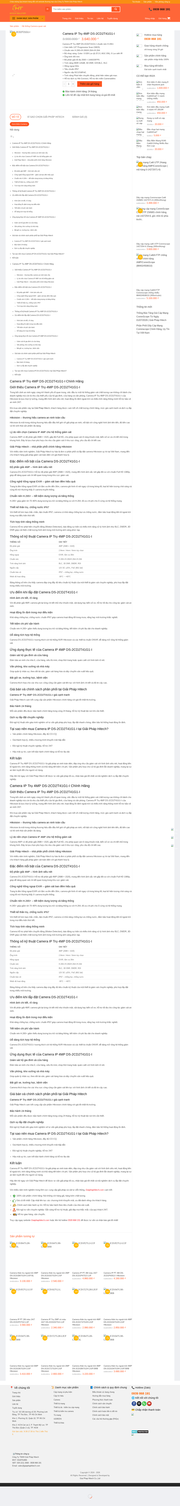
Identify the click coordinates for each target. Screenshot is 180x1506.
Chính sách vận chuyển (102, 1404)
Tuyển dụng (112, 18)
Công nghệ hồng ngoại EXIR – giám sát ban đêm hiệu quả (34, 175)
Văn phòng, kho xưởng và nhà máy (26, 226)
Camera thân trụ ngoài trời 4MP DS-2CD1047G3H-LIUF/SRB (118, 1367)
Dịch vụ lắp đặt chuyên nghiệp (24, 248)
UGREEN (57, 1419)
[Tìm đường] (174, 831)
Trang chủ (66, 18)
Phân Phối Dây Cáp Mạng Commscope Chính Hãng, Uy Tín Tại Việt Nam (152, 329)
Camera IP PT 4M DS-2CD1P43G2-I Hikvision (114, 1274)
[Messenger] (174, 848)
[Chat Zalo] (174, 839)
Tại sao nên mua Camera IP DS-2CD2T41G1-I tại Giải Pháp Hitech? (38, 254)
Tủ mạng (57, 1415)
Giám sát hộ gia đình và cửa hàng (25, 223)
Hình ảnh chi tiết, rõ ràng (22, 201)
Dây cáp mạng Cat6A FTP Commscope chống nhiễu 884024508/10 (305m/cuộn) (148, 292)
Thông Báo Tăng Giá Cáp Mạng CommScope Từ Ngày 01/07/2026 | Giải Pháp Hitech (152, 316)
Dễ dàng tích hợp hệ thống (23, 211)
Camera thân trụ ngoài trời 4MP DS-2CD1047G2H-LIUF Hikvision (118, 1322)
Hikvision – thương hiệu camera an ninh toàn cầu (31, 153)
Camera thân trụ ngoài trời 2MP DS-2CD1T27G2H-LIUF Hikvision (55, 1368)
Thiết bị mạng (59, 1404)
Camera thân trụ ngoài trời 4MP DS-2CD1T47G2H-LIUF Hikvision (86, 1322)
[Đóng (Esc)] (27, 1489)
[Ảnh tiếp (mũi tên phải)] (11, 1501)
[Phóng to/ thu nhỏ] (2, 1489)
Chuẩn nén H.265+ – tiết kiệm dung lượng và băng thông (33, 178)
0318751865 (22, 1460)
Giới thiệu (79, 18)
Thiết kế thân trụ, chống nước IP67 (26, 182)
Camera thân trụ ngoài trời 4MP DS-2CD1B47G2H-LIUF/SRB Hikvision (86, 1368)
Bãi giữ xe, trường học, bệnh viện (25, 230)
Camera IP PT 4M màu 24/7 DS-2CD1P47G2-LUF (84, 1274)
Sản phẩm (147, 2)
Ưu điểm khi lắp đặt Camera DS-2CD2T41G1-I (30, 195)
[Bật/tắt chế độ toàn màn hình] (11, 1489)
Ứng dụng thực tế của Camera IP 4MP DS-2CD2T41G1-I (33, 217)
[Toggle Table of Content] (12, 137)
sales (29, 1466)
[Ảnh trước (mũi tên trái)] (2, 1501)
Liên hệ (100, 18)
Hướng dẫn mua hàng (101, 1396)
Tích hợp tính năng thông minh (24, 185)
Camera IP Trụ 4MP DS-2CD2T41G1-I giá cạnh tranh (32, 241)
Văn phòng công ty (162, 2)
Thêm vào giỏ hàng (89, 84)
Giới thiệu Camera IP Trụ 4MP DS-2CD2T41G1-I (30, 147)
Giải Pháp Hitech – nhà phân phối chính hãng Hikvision (33, 160)
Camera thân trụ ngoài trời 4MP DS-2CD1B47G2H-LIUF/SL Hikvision (24, 1275)
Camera (57, 1400)
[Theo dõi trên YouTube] (149, 1403)
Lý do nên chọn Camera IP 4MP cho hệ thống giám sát (33, 156)
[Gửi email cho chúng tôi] (139, 1403)
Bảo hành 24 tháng (20, 244)
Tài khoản (136, 2)
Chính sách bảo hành (101, 1407)
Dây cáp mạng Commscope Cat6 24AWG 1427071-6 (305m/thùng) (151, 198)
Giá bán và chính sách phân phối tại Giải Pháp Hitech (32, 235)
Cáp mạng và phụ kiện (63, 1392)
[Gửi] (115, 9)
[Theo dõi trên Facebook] (134, 1403)
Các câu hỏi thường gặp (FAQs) (105, 1419)
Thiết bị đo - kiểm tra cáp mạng (66, 1407)
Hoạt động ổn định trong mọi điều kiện (27, 204)
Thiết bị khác (59, 1423)
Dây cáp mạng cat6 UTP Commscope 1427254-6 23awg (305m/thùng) (153, 245)
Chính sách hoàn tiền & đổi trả (104, 1411)
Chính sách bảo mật (100, 1415)
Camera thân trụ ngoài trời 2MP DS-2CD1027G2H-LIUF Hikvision (55, 1275)
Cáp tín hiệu (59, 1396)
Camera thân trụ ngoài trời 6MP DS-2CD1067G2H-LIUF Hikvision (24, 1368)
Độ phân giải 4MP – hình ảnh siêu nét (27, 171)
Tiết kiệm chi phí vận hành (23, 208)
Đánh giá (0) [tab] (79, 117)
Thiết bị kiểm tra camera (64, 1411)
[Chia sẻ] (19, 1489)
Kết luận (15, 258)
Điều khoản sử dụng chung (103, 1392)
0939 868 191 (161, 9)
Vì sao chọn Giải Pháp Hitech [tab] (45, 117)
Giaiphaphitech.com (40, 1220)
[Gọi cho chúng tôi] (144, 1403)
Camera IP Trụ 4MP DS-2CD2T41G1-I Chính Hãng (31, 143)
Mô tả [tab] (15, 117)
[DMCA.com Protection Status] (139, 1431)
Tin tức (90, 18)
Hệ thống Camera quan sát (34, 26)
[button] (47, 9)
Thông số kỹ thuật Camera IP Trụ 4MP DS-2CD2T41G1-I (33, 191)
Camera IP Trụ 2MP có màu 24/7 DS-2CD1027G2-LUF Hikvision (53, 1322)
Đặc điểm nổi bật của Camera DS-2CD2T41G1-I (30, 166)
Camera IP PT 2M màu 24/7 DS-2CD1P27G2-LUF (22, 1320)
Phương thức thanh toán (102, 1400)
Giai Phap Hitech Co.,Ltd (90, 1478)
